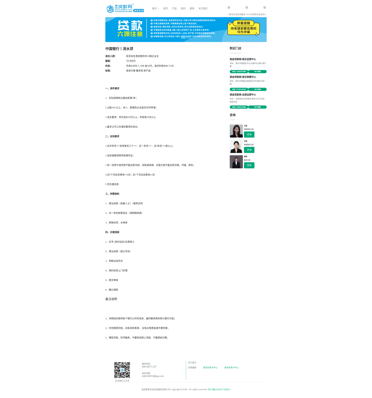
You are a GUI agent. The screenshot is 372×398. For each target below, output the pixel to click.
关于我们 (203, 8)
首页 (165, 8)
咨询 (249, 134)
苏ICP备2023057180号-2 (219, 389)
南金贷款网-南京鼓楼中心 (243, 76)
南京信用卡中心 (210, 367)
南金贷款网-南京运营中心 (243, 59)
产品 (174, 8)
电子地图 (257, 71)
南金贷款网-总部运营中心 (243, 94)
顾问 (183, 8)
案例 (192, 8)
